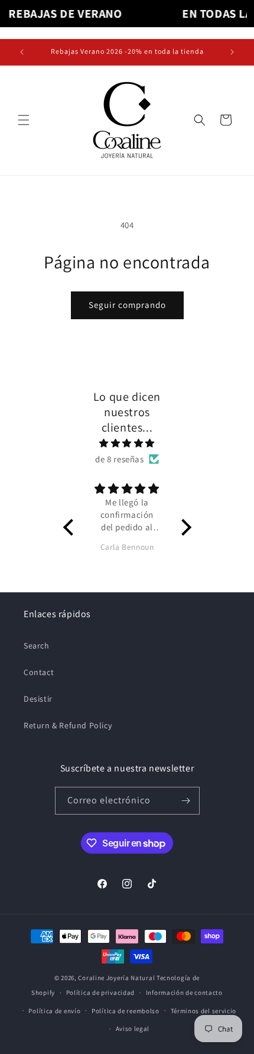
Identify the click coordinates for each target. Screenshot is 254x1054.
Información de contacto (184, 992)
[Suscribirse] (186, 801)
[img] (127, 443)
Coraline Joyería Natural (116, 978)
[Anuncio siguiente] (232, 52)
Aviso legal (133, 1028)
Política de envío (54, 1011)
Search (37, 645)
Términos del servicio (204, 1011)
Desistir (38, 698)
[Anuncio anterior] (22, 52)
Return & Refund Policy (68, 725)
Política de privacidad (100, 992)
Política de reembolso (125, 1011)
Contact (39, 672)
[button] (24, 120)
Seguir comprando (127, 304)
